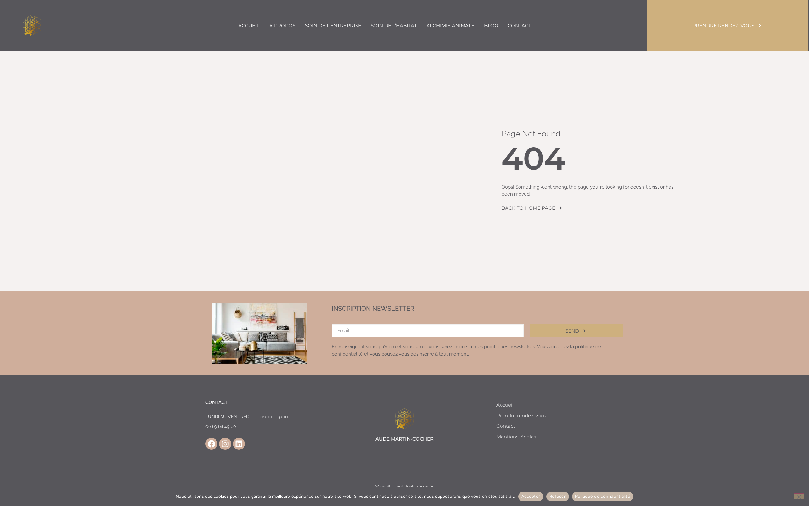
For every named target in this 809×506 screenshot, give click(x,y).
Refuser (558, 496)
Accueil (249, 25)
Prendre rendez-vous (521, 416)
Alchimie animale (450, 25)
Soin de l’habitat (394, 25)
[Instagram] (225, 444)
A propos (282, 25)
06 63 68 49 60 (220, 426)
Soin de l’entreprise (333, 25)
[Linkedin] (239, 444)
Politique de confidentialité (602, 496)
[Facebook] (211, 444)
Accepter (530, 496)
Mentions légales (516, 437)
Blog (491, 25)
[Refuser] (799, 496)
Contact (519, 25)
